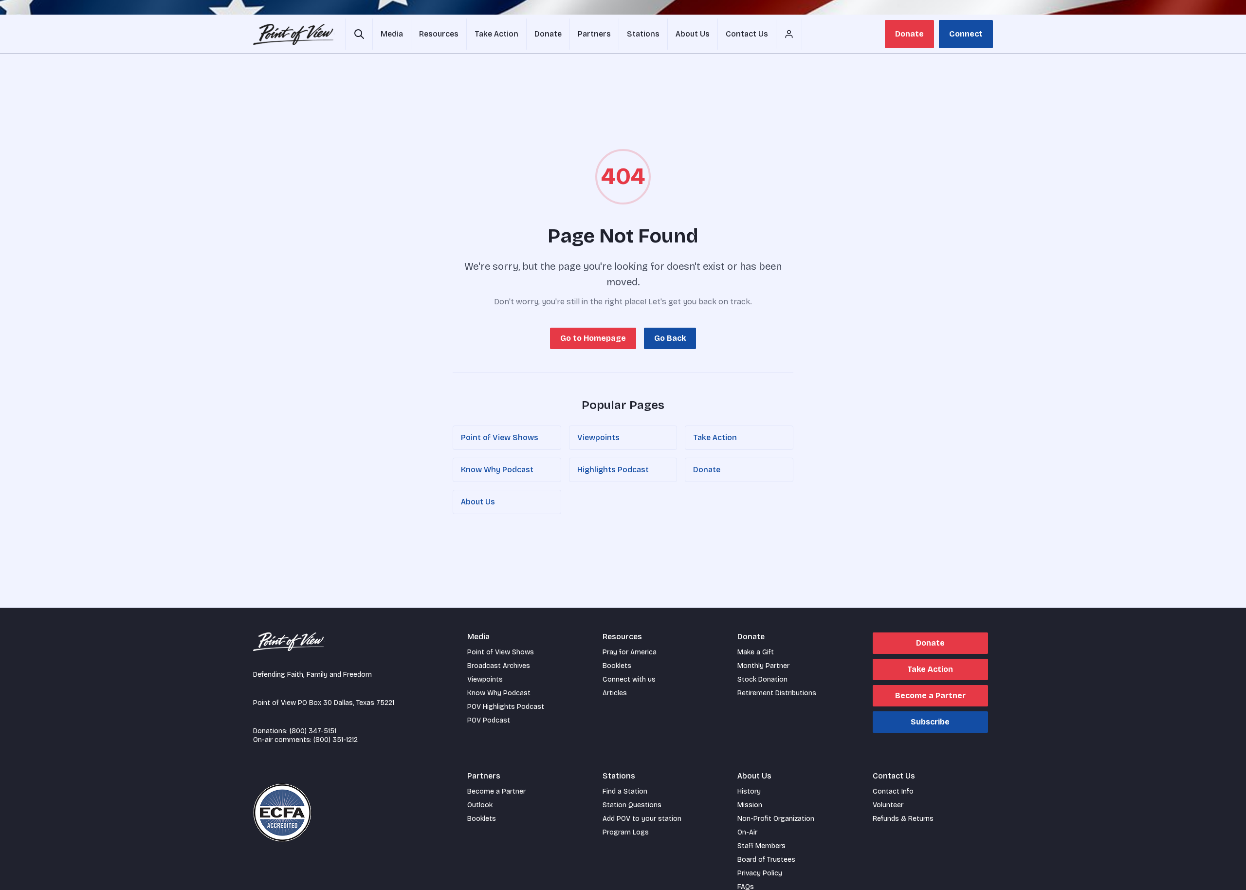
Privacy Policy (759, 873)
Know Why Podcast (497, 469)
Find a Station (625, 791)
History (749, 791)
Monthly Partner (763, 666)
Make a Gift (755, 652)
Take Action (715, 437)
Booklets (617, 666)
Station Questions (632, 805)
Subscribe (930, 721)
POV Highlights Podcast (505, 707)
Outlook (480, 805)
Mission (749, 805)
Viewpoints (598, 437)
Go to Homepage (593, 338)
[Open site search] (359, 34)
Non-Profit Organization (775, 819)
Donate (909, 33)
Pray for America (630, 652)
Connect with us (629, 679)
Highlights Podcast (613, 469)
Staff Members (761, 846)
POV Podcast (488, 720)
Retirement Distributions (776, 693)
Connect (966, 33)
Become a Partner (930, 695)
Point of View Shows (499, 437)
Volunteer (888, 805)
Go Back (670, 338)
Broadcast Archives (498, 666)
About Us (478, 501)
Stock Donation (762, 679)
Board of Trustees (766, 859)
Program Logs (626, 832)
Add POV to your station (642, 819)
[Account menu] (789, 34)
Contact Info (893, 791)
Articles (615, 693)
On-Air (747, 832)
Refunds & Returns (903, 819)
